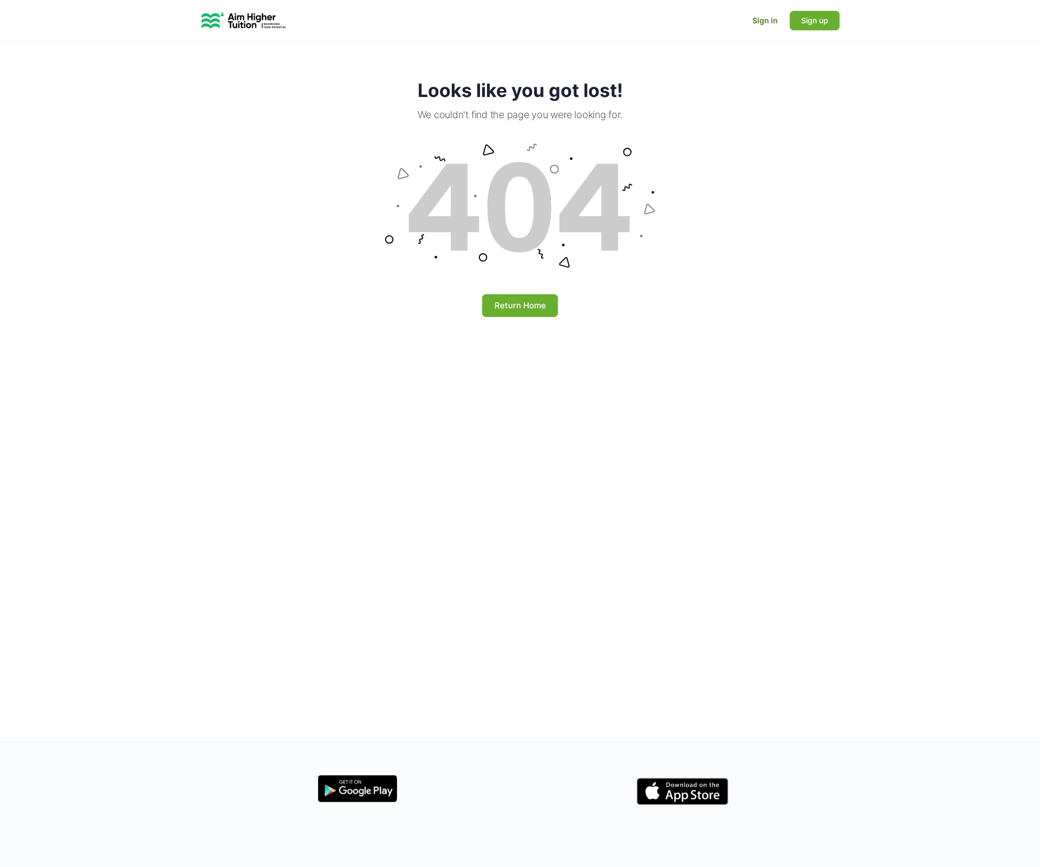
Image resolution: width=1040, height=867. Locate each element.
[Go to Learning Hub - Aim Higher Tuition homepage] (243, 20)
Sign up (814, 20)
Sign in (765, 20)
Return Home (520, 305)
